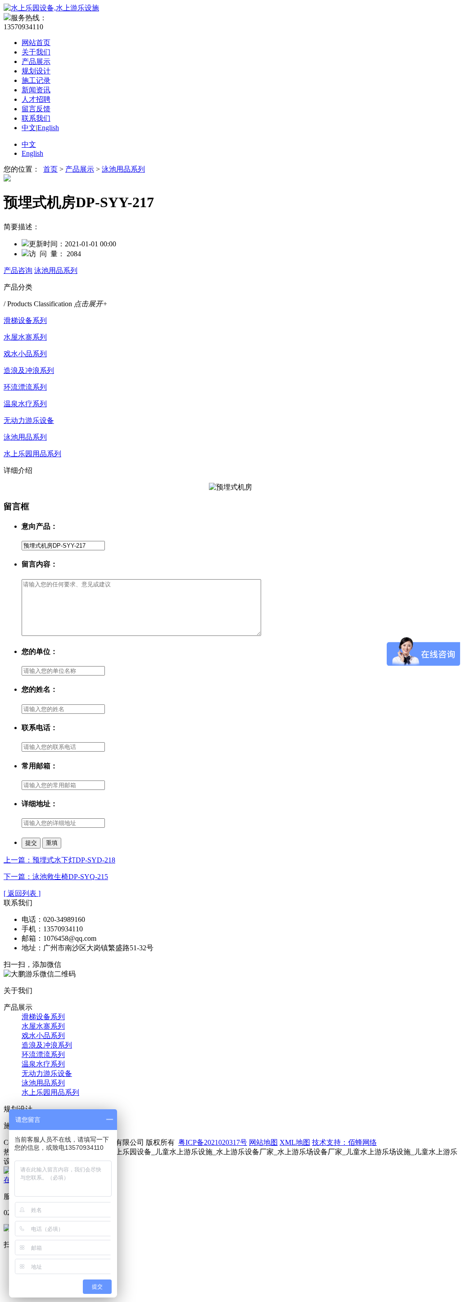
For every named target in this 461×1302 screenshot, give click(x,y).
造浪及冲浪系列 (29, 370)
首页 (50, 169)
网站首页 (36, 42)
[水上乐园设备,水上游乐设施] (51, 8)
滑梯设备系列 (25, 320)
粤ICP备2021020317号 (212, 1142)
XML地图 (295, 1142)
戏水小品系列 (25, 354)
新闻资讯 (36, 90)
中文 (29, 128)
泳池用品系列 (123, 169)
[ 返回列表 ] (22, 893)
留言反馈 (36, 109)
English (48, 128)
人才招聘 (36, 99)
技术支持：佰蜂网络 (344, 1142)
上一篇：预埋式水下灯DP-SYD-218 (59, 860)
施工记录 (36, 80)
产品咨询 (18, 270)
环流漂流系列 (25, 387)
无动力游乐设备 (29, 420)
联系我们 (36, 118)
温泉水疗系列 (25, 404)
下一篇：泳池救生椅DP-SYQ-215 (56, 876)
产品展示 (36, 61)
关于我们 (36, 52)
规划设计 (36, 71)
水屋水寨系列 (25, 337)
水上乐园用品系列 (32, 454)
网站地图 (263, 1142)
